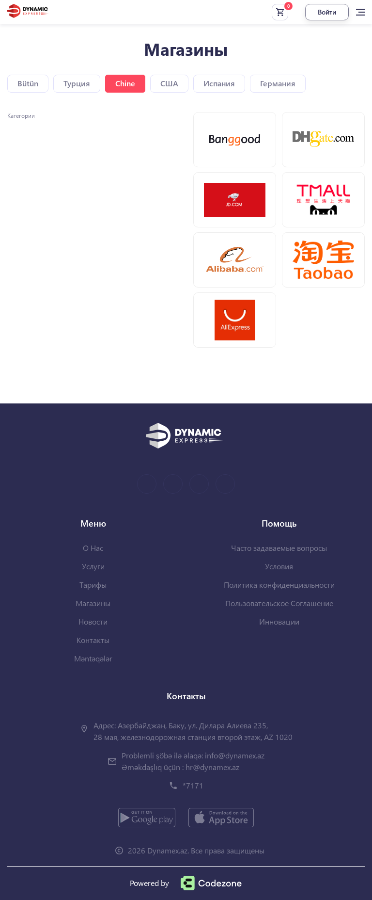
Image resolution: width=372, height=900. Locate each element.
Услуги (93, 566)
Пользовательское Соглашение (279, 603)
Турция (76, 83)
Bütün (27, 83)
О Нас (93, 548)
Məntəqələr (93, 658)
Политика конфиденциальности (279, 584)
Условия (279, 566)
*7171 (193, 785)
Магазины (93, 603)
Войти (327, 11)
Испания (219, 83)
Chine (125, 83)
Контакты (93, 640)
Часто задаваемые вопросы (279, 548)
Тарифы (93, 584)
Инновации (279, 621)
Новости (93, 621)
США (169, 83)
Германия (277, 83)
